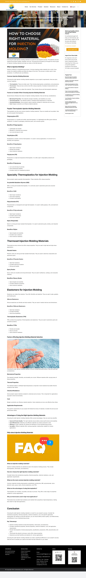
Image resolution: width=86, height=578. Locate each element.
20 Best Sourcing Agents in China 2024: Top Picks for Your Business (71, 85)
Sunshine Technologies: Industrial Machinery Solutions (71, 81)
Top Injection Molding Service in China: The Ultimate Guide (71, 110)
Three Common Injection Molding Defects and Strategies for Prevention (72, 92)
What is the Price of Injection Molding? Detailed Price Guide (71, 107)
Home (25, 20)
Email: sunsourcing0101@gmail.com (22, 1)
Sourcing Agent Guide (69, 113)
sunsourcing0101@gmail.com (44, 554)
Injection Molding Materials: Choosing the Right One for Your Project (71, 102)
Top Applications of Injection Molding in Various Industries (72, 95)
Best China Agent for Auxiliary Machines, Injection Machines (71, 77)
